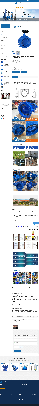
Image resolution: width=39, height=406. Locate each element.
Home (2, 21)
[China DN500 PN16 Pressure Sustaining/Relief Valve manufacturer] (14, 367)
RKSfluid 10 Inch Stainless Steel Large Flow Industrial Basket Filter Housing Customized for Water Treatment (34, 373)
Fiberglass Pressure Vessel (4, 56)
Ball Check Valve (6, 75)
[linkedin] (27, 0)
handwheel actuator (20, 319)
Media (20, 394)
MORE (2, 388)
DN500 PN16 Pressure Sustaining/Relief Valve (15, 373)
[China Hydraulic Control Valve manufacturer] (2, 72)
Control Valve (2, 43)
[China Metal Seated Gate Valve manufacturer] (2, 79)
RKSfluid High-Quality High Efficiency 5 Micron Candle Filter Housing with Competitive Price (24, 373)
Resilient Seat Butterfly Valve (5, 28)
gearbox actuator (25, 319)
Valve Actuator (3, 51)
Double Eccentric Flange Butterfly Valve (6, 64)
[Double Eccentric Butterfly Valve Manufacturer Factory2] (19, 14)
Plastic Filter (11, 395)
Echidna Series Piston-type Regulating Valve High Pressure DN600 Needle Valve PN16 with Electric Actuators (5, 373)
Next (9, 98)
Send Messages (17, 351)
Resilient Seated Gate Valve (6, 82)
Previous (1, 98)
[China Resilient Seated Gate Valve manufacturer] (2, 83)
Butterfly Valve (7, 21)
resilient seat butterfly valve (28, 316)
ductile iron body (14, 319)
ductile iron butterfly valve (35, 316)
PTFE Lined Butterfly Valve (5, 29)
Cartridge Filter (11, 394)
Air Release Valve (3, 45)
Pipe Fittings (2, 48)
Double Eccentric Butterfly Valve (13, 21)
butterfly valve (20, 226)
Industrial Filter (3, 53)
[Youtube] (29, 0)
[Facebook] (28, 0)
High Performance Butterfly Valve (4, 31)
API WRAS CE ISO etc (30, 319)
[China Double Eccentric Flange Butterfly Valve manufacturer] (2, 65)
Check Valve (2, 40)
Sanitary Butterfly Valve (4, 37)
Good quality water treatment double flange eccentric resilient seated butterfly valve (26, 335)
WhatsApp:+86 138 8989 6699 (32, 394)
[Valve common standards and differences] (5, 96)
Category (4, 21)
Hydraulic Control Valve (6, 71)
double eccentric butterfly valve (20, 316)
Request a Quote (19, 7)
